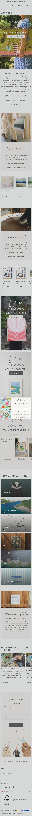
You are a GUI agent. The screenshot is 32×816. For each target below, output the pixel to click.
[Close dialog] (2, 398)
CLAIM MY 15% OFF (21, 411)
